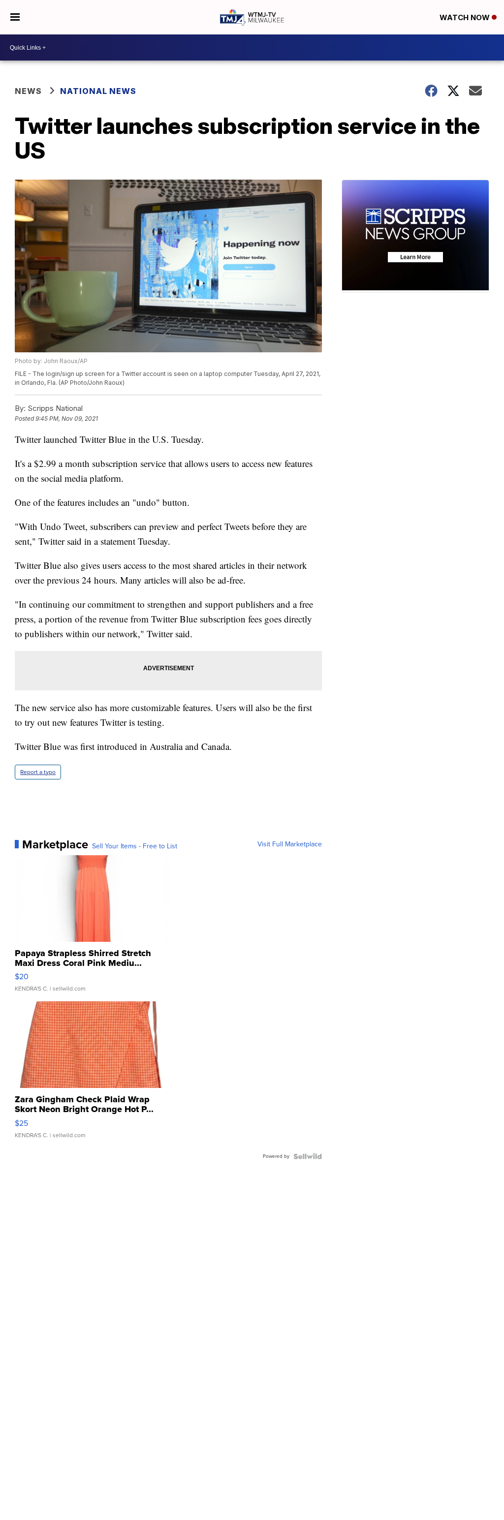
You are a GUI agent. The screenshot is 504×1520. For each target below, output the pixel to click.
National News (98, 91)
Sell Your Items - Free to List (134, 846)
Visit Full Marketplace (289, 844)
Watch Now (466, 17)
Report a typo (38, 772)
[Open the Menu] (15, 17)
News (28, 91)
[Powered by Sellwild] (307, 1156)
